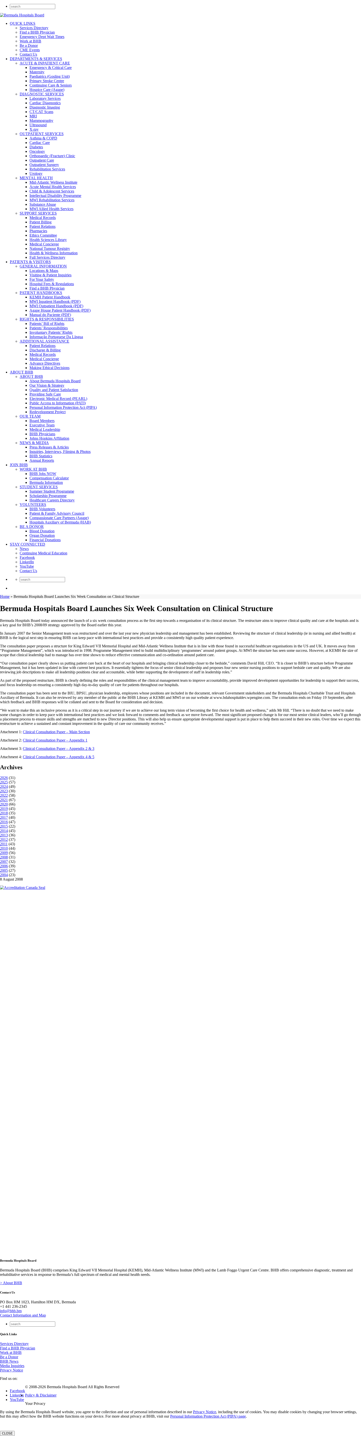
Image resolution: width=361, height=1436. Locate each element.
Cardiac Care (39, 143)
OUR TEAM (30, 416)
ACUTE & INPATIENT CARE (45, 63)
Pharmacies (38, 231)
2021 (4, 800)
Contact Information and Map (23, 1315)
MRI (33, 116)
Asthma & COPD (43, 138)
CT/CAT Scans (41, 112)
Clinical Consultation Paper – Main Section (56, 732)
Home (5, 596)
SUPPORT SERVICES (38, 213)
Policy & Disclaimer (40, 1395)
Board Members (42, 421)
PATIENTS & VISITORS (30, 262)
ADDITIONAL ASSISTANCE (44, 341)
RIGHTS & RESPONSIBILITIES (47, 319)
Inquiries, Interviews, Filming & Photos (60, 451)
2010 (4, 848)
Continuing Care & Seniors (50, 85)
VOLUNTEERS (33, 504)
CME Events (30, 50)
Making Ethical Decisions (49, 368)
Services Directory (34, 28)
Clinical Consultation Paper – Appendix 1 (55, 740)
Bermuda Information (46, 482)
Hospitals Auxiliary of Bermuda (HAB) (60, 522)
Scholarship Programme (48, 496)
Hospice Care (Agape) (46, 90)
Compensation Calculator (49, 478)
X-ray (34, 129)
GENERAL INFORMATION (43, 266)
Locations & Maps (43, 271)
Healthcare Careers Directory (52, 500)
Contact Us (28, 54)
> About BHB (11, 1283)
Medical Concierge (44, 244)
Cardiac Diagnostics (45, 103)
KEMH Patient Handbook (49, 297)
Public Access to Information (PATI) (57, 403)
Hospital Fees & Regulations (51, 284)
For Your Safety (41, 279)
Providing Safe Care (45, 394)
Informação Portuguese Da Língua (56, 337)
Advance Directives (44, 363)
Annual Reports (41, 460)
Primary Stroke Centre (46, 81)
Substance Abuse (42, 204)
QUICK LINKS (22, 23)
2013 (4, 835)
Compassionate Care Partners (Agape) (59, 518)
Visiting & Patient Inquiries (50, 275)
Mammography (41, 120)
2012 (4, 839)
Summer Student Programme (51, 491)
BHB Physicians (42, 434)
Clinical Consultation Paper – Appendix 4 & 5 (58, 757)
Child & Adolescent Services (51, 191)
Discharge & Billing (45, 350)
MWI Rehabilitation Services (51, 200)
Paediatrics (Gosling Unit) (49, 76)
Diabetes (36, 147)
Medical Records (42, 218)
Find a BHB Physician (37, 32)
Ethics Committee (43, 235)
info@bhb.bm (11, 1311)
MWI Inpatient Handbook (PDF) (55, 301)
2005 (4, 870)
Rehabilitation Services (47, 169)
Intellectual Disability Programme (55, 195)
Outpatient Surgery (44, 165)
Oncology (37, 151)
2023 (4, 791)
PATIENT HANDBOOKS (41, 293)
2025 (4, 782)
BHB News (9, 1361)
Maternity (36, 72)
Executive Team (42, 425)
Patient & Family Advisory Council (56, 513)
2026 (4, 778)
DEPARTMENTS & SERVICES (36, 59)
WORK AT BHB (33, 469)
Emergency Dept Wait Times (42, 37)
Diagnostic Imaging (44, 107)
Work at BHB (30, 41)
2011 (4, 844)
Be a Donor (29, 45)
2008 (4, 857)
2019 (4, 809)
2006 (4, 866)
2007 (4, 861)
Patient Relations (42, 226)
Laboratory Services (45, 98)
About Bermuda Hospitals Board (55, 381)
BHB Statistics (40, 456)
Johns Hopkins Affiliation (49, 438)
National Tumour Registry (49, 248)
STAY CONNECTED (27, 544)
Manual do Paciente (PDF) (50, 315)
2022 (4, 795)
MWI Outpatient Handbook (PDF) (56, 306)
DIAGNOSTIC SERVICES (42, 94)
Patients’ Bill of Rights (46, 323)
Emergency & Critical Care (50, 67)
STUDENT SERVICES (39, 487)
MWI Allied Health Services (51, 209)
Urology (35, 173)
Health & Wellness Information (53, 253)
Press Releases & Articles (49, 447)
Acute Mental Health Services (52, 187)
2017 (4, 817)
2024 (4, 786)
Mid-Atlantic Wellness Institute (53, 182)
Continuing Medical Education (43, 553)
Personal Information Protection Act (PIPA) (63, 407)
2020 (4, 804)
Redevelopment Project (47, 412)
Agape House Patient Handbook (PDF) (60, 310)
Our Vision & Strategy (46, 385)
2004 (4, 875)
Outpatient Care (41, 160)
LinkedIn (27, 562)
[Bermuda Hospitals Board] (22, 15)
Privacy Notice (11, 1370)
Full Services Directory (47, 257)
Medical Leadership (44, 429)
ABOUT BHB (21, 372)
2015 (4, 826)
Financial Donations (45, 540)
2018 (4, 813)
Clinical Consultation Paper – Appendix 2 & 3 (58, 748)
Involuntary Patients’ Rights (50, 332)
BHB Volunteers (42, 509)
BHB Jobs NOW (42, 474)
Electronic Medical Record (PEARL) (58, 399)
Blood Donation (42, 531)
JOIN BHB (19, 465)
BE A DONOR (32, 527)
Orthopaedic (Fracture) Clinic (52, 156)
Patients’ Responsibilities (48, 328)
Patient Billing (40, 222)
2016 (4, 822)
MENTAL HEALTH (36, 178)
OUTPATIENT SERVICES (42, 134)
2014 (4, 831)
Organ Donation (42, 535)
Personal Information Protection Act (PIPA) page (208, 1416)
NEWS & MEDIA (34, 443)
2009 (4, 853)
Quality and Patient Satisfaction (53, 390)
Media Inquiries (12, 1366)
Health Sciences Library (48, 240)
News (24, 549)
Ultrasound (38, 125)
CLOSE (7, 1433)
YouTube (27, 566)
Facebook (27, 557)
